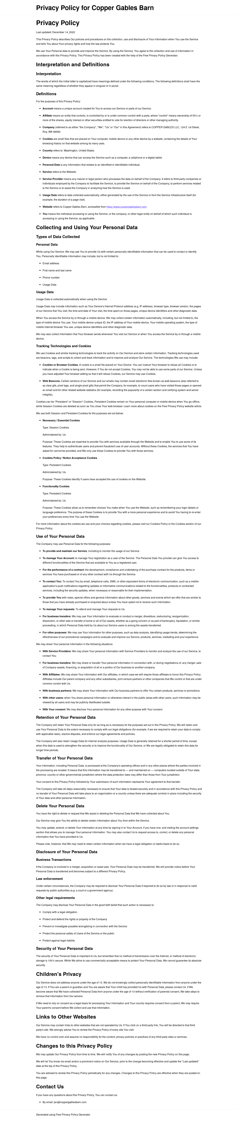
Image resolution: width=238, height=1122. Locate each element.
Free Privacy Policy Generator (160, 55)
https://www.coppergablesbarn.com (127, 206)
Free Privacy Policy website (178, 406)
